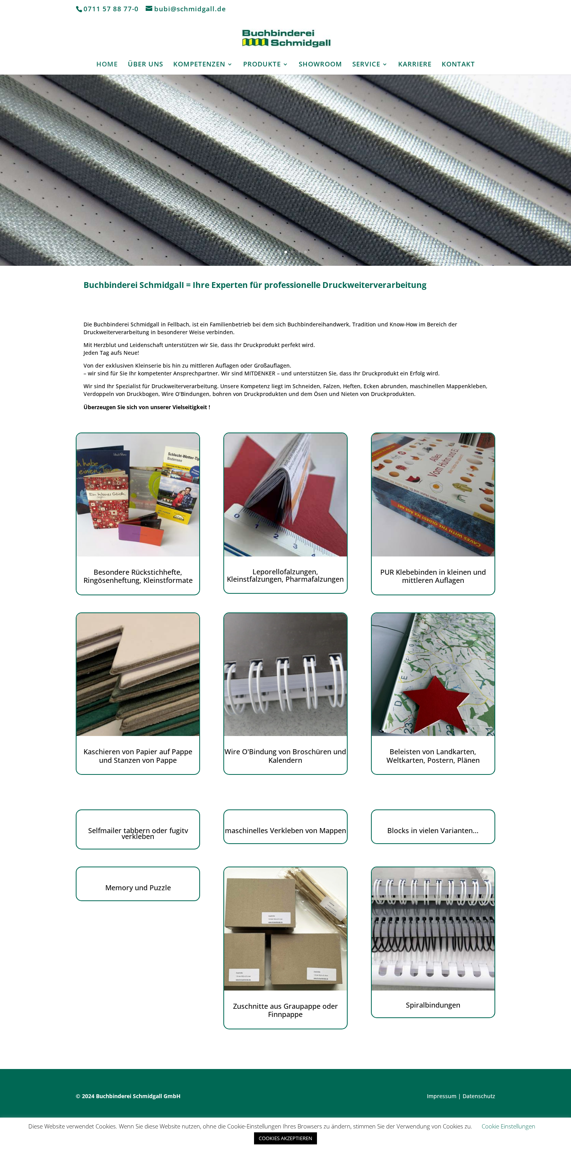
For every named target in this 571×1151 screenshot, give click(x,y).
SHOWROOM (320, 64)
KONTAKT (458, 64)
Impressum (441, 1096)
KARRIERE (415, 64)
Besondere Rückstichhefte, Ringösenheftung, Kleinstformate (138, 576)
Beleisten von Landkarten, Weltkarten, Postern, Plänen (433, 756)
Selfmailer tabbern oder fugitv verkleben (138, 833)
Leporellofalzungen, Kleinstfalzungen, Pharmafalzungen (285, 575)
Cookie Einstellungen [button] (508, 1126)
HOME (107, 64)
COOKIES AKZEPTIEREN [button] (285, 1138)
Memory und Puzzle (138, 887)
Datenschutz (479, 1096)
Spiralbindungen (433, 1005)
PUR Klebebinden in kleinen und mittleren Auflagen (433, 576)
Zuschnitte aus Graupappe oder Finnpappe (285, 1010)
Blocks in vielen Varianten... (433, 830)
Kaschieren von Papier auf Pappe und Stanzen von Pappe (138, 756)
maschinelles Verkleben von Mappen (285, 830)
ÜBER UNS (145, 64)
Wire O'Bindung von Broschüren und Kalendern (285, 756)
